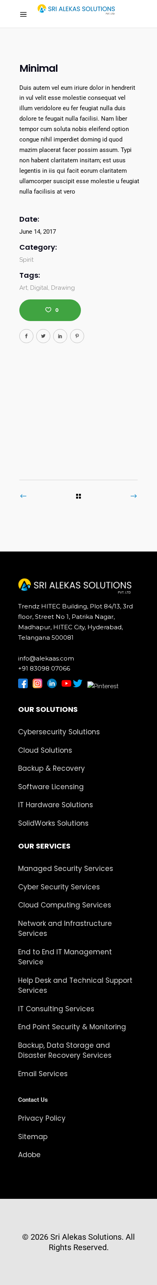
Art (23, 287)
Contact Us (33, 1099)
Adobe (29, 1155)
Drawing (63, 287)
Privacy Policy (42, 1118)
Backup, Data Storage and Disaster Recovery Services (65, 1051)
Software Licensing (51, 787)
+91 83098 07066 (44, 668)
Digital (39, 287)
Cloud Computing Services (64, 905)
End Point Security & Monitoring (72, 1027)
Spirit (26, 259)
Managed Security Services (65, 868)
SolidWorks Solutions (53, 823)
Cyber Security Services (59, 887)
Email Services (43, 1074)
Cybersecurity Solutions (59, 732)
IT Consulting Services (56, 1009)
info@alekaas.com (46, 658)
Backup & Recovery (51, 768)
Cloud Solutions (45, 750)
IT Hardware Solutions (55, 805)
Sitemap (33, 1137)
